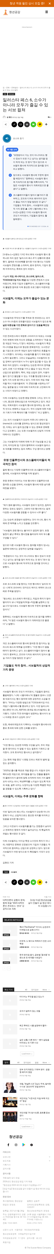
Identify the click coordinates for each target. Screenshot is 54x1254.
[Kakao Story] (40, 124)
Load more (26, 1054)
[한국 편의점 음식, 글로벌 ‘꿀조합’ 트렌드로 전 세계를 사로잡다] (10, 959)
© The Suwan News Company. (38, 1248)
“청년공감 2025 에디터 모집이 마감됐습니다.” (22, 1185)
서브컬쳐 (14, 872)
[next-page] (9, 968)
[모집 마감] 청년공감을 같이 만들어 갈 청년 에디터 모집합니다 (39, 903)
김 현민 (9, 117)
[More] (46, 124)
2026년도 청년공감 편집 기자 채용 (17, 1181)
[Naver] (33, 124)
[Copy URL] (14, 124)
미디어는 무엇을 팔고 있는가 (32, 996)
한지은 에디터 (24, 933)
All (26, 990)
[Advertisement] (27, 56)
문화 (8, 87)
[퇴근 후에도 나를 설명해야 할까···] (10, 1029)
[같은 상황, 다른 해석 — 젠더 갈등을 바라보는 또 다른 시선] (10, 1044)
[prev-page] (4, 968)
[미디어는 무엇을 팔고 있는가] (10, 1000)
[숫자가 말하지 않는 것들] (10, 1015)
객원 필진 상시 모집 (11, 1178)
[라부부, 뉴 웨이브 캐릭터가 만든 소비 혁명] (10, 945)
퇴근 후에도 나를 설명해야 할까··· (34, 1025)
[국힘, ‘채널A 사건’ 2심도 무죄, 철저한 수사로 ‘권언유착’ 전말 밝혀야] (10, 1088)
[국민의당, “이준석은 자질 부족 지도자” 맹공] (10, 1102)
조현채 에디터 (24, 947)
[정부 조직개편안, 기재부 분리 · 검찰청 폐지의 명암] (10, 1073)
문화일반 (14, 87)
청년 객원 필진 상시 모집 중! (27, 3)
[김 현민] (4, 117)
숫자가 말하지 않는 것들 (30, 1011)
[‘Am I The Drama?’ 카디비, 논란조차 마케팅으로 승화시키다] (10, 931)
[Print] (27, 124)
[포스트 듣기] (7, 138)
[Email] (20, 124)
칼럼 (36, 1062)
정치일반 (34, 990)
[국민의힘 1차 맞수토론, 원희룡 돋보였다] (10, 1116)
